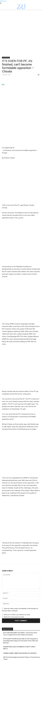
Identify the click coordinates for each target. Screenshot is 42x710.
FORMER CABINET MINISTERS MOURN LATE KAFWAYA (20, 653)
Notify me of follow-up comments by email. (17, 614)
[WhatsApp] (17, 79)
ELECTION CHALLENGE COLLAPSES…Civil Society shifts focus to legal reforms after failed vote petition (20, 634)
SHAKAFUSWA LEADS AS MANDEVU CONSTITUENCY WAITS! (19, 648)
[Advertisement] (21, 35)
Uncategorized (6, 57)
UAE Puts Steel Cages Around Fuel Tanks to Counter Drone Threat (21, 658)
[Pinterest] (13, 79)
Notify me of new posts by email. (14, 617)
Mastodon (3, 1)
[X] (8, 79)
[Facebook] (4, 79)
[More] (22, 79)
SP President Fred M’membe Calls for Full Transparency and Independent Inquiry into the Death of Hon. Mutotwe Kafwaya (20, 641)
